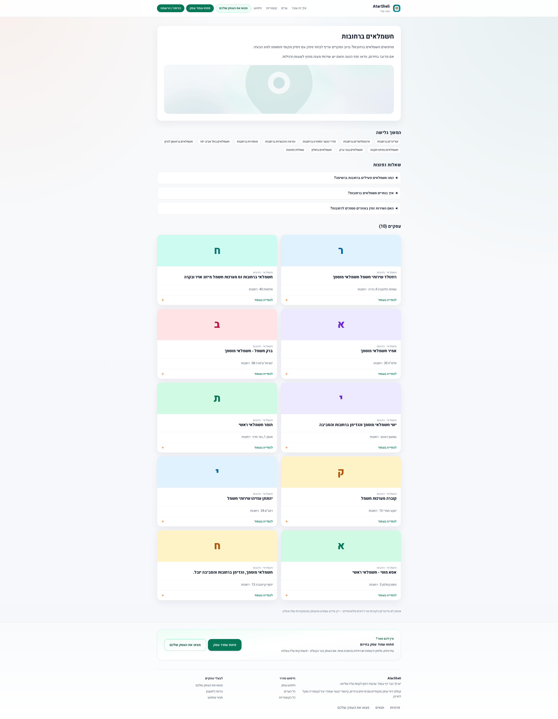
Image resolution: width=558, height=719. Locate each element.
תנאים (379, 707)
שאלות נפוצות (295, 150)
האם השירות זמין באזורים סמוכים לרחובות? (362, 208)
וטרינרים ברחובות (387, 141)
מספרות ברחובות (247, 141)
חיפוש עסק (288, 685)
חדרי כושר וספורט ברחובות (319, 141)
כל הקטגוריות (287, 697)
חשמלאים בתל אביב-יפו (215, 141)
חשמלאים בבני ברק (351, 150)
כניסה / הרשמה (170, 8)
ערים (284, 8)
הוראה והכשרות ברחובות (280, 141)
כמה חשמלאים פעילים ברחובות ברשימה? (364, 177)
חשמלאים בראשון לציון (178, 141)
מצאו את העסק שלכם (233, 8)
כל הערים (289, 691)
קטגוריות (271, 8)
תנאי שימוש (215, 697)
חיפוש (258, 8)
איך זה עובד (299, 8)
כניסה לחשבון (214, 691)
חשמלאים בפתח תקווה (384, 150)
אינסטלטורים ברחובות (356, 141)
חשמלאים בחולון (321, 150)
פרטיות (395, 707)
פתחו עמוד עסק (200, 8)
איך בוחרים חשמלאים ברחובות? (371, 193)
